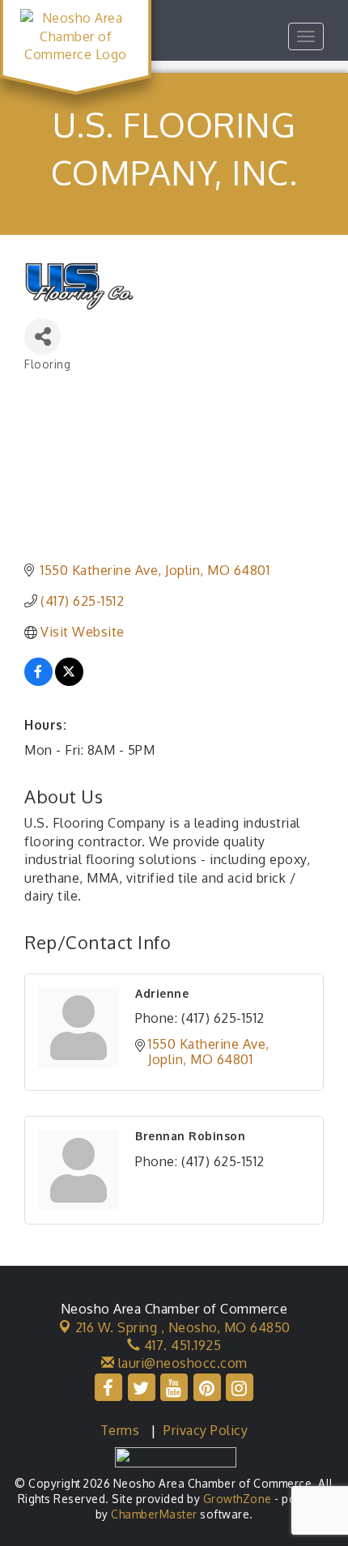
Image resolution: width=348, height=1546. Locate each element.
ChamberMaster (154, 1514)
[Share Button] (42, 336)
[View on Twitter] (69, 681)
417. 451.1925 (180, 1345)
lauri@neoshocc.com (181, 1363)
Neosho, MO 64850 (183, 1327)
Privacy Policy (205, 1430)
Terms (120, 1430)
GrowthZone (237, 1499)
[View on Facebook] (38, 681)
